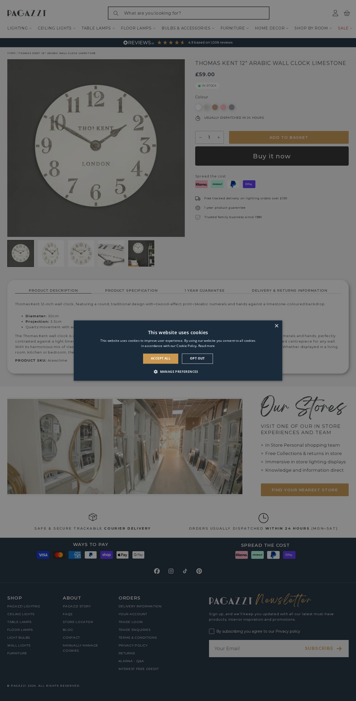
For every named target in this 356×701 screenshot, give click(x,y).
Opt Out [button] (197, 358)
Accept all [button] (160, 358)
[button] (178, 371)
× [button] (276, 326)
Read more (206, 346)
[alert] (178, 350)
